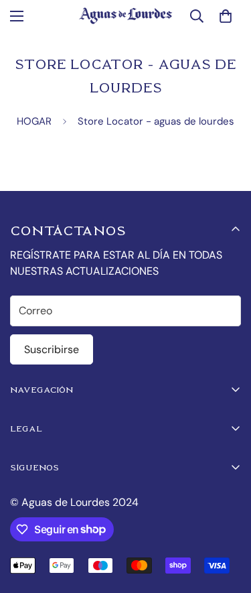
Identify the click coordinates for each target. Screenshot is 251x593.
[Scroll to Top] (227, 522)
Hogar (34, 121)
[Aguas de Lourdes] (125, 15)
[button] (225, 16)
